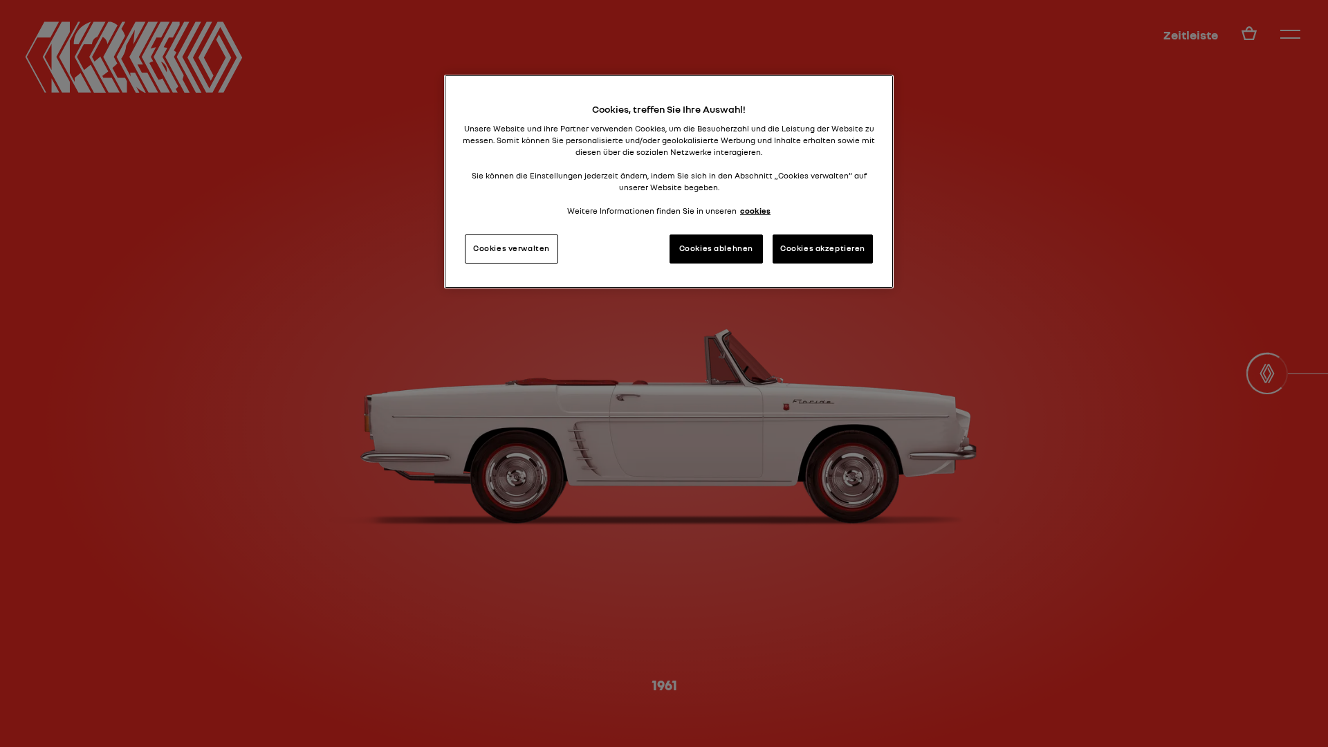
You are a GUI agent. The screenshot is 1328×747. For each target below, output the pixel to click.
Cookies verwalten (511, 248)
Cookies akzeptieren (822, 248)
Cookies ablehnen (716, 248)
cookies (755, 211)
